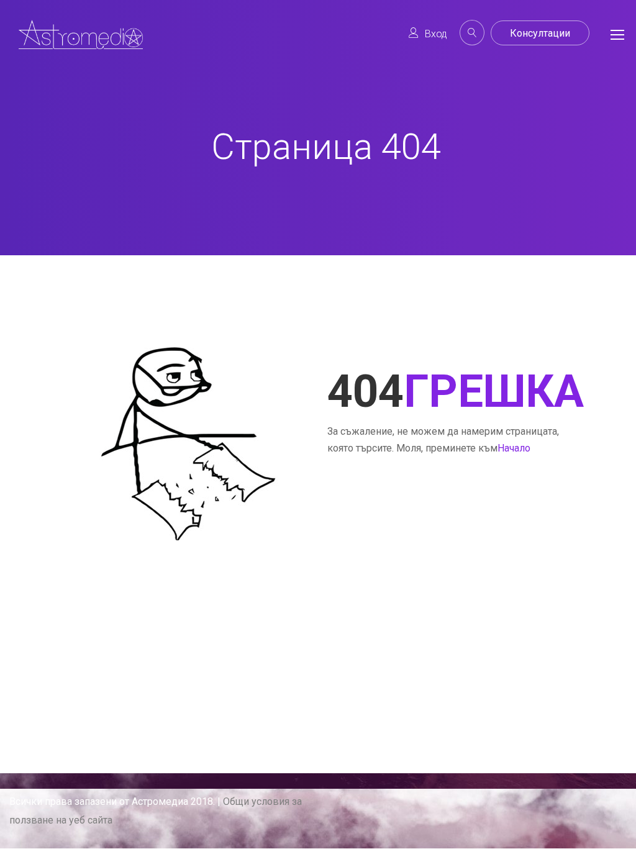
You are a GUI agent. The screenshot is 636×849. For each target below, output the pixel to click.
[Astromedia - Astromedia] (81, 44)
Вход (436, 34)
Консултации (540, 33)
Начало (513, 448)
